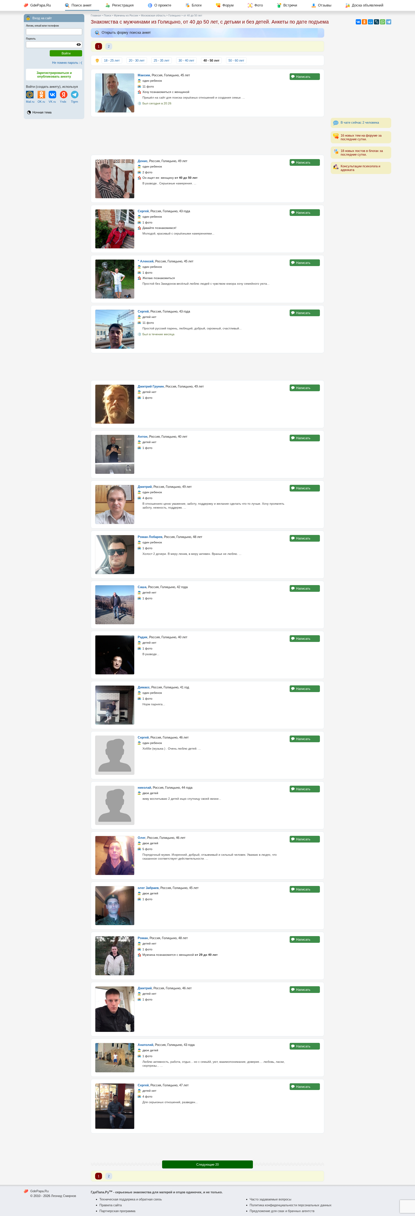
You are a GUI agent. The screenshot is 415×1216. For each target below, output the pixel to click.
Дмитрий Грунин (151, 386)
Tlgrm (74, 101)
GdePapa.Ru (40, 5)
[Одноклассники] (364, 21)
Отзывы (324, 5)
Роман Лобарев (150, 537)
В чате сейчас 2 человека (360, 122)
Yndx (63, 101)
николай (144, 787)
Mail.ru (30, 101)
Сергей (143, 211)
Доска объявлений (367, 5)
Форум (228, 5)
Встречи (290, 5)
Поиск (107, 15)
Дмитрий (145, 486)
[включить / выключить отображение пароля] (79, 44)
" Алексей (145, 261)
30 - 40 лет (186, 60)
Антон (142, 436)
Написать (303, 76)
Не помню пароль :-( (67, 62)
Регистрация (123, 5)
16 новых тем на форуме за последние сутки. (361, 137)
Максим (144, 75)
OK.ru (41, 101)
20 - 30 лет (137, 60)
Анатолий (145, 1045)
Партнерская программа (117, 1211)
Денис (142, 161)
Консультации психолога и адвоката (360, 168)
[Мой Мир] (370, 21)
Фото (258, 5)
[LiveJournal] (376, 21)
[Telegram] (388, 21)
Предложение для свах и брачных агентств (282, 1211)
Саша (142, 587)
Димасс (144, 687)
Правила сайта (110, 1205)
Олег (141, 837)
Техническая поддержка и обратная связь (130, 1199)
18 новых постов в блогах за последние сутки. (362, 152)
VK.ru (52, 101)
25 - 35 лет (161, 60)
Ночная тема (41, 112)
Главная (96, 15)
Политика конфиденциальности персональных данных (291, 1205)
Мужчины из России (126, 15)
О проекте (162, 5)
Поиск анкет (82, 5)
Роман (143, 938)
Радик (142, 637)
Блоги (197, 5)
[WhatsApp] (382, 21)
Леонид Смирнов (63, 1196)
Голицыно (174, 15)
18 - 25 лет (112, 60)
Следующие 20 (207, 1164)
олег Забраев (148, 888)
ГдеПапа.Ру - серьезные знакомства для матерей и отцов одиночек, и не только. (157, 1192)
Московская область (153, 15)
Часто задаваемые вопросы (270, 1199)
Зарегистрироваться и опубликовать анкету (54, 74)
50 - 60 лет (236, 60)
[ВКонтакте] (358, 21)
